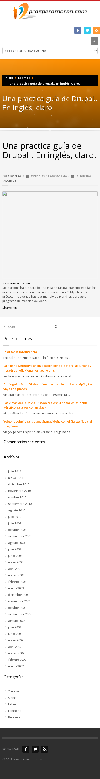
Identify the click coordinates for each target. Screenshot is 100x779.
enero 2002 (16, 666)
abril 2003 (15, 569)
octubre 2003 (17, 530)
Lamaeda (14, 710)
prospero (14, 176)
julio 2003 (14, 549)
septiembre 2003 (20, 536)
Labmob (24, 78)
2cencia (13, 691)
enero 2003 (16, 588)
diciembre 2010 (18, 484)
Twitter (35, 749)
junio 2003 (15, 556)
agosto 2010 (16, 510)
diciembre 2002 (18, 595)
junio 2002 (15, 634)
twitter (87, 30)
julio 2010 (14, 517)
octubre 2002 (17, 608)
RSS (96, 30)
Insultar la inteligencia (20, 352)
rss (44, 749)
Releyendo (15, 717)
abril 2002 (15, 646)
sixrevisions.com (19, 283)
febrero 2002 (17, 659)
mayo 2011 (15, 478)
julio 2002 (14, 627)
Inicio (9, 78)
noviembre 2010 (19, 491)
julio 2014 (14, 471)
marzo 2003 (16, 575)
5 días (12, 698)
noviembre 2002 (19, 601)
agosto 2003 (16, 543)
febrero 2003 (17, 582)
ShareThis (9, 307)
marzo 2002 (16, 653)
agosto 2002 (16, 621)
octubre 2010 (17, 497)
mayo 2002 (15, 640)
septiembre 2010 (20, 504)
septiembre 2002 (20, 614)
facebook (77, 30)
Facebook (25, 749)
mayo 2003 (15, 562)
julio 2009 (14, 523)
